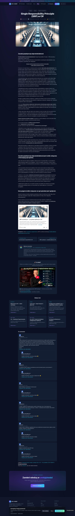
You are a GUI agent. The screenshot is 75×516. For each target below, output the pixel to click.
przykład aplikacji (52, 231)
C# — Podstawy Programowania (18, 319)
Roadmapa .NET (30, 503)
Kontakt (55, 503)
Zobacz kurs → (13, 325)
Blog (38, 3)
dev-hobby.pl (28, 290)
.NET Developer (22, 3)
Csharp (30, 10)
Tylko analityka (45, 510)
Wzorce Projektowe (42, 10)
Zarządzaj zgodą (70, 510)
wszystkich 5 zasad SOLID (31, 231)
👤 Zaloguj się (50, 3)
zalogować (24, 465)
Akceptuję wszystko (60, 510)
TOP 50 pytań (43, 3)
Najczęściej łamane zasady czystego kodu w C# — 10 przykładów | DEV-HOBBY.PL (38, 462)
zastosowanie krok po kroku (24, 233)
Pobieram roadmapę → (37, 485)
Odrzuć (52, 510)
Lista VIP (57, 3)
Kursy (34, 3)
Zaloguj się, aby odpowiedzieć (25, 349)
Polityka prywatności (14, 513)
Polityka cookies (20, 513)
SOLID (35, 10)
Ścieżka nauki (29, 3)
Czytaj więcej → (13, 312)
